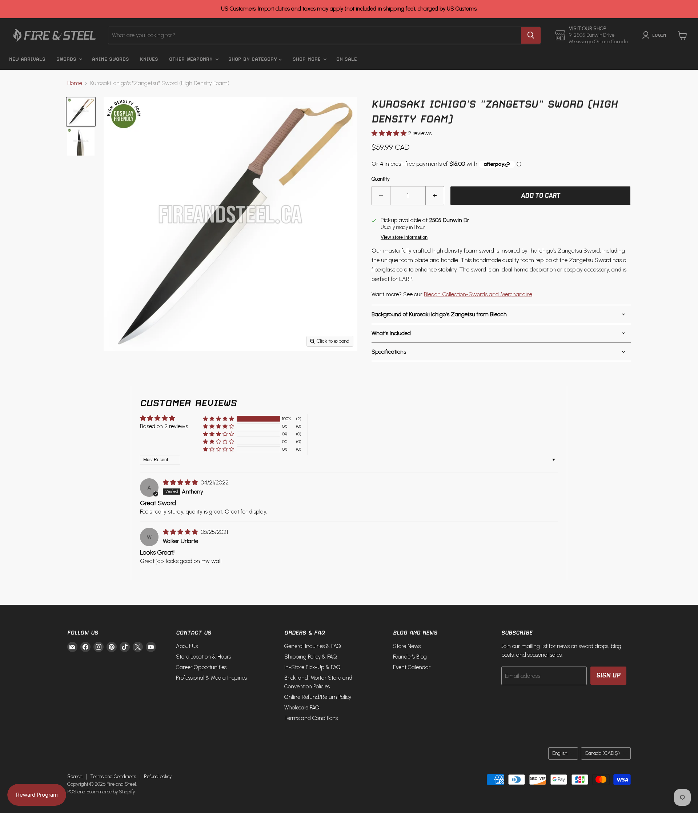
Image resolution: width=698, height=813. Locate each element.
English (559, 753)
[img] (181, 482)
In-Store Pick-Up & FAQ (312, 667)
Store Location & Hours (203, 656)
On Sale (346, 59)
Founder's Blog (410, 656)
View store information (404, 237)
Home (74, 83)
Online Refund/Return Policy (317, 697)
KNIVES (149, 59)
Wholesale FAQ (302, 707)
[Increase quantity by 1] (435, 196)
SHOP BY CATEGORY (253, 59)
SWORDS (67, 59)
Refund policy (158, 776)
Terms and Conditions (311, 718)
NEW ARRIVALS (27, 59)
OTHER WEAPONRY (191, 59)
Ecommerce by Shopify (111, 791)
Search (74, 776)
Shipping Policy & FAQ (310, 656)
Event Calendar (411, 667)
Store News (407, 646)
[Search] (531, 35)
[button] (390, 133)
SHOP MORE (307, 59)
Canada (602, 753)
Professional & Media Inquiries (211, 678)
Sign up (608, 675)
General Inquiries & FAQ (312, 646)
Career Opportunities (201, 667)
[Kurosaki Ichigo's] (81, 111)
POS (71, 791)
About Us (187, 646)
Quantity (381, 179)
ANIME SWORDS (110, 59)
